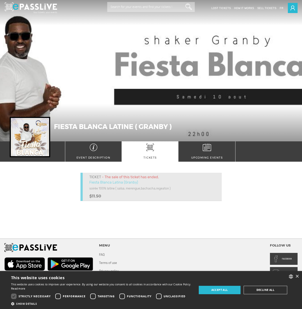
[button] (101, 303)
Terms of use (108, 263)
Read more (18, 288)
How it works (244, 8)
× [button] (297, 276)
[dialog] (151, 290)
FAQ (102, 255)
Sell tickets (266, 8)
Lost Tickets (221, 8)
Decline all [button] (265, 290)
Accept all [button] (219, 290)
